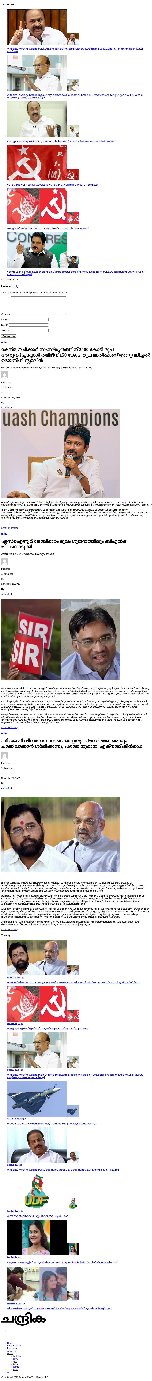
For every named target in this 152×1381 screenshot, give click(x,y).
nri (8, 1372)
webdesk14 (6, 407)
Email (4, 325)
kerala (16, 1367)
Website (5, 330)
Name (5, 319)
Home (10, 1343)
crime (15, 1359)
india (15, 1364)
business (17, 1356)
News (10, 1353)
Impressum (12, 1348)
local (15, 1369)
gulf (15, 1361)
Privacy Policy (14, 1345)
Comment (5, 314)
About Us (11, 1351)
